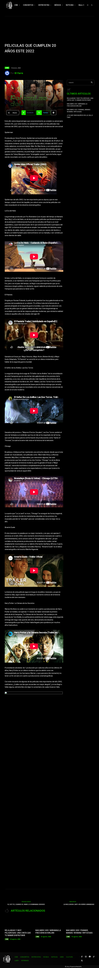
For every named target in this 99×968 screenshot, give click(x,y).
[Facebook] (82, 957)
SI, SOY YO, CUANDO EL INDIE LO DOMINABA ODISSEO (26, 904)
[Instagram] (86, 957)
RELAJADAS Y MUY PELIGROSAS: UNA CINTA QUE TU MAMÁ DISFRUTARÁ (80, 99)
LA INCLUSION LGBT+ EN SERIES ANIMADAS (78, 904)
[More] (53, 112)
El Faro (19, 73)
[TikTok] (94, 957)
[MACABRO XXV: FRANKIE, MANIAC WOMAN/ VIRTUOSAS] (80, 921)
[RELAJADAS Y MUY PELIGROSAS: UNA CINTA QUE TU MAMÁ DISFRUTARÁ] (19, 921)
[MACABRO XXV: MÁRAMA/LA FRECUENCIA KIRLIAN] (49, 921)
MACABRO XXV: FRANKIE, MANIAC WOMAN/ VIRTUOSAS (78, 111)
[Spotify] (90, 957)
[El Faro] (7, 73)
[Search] (91, 82)
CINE (7, 68)
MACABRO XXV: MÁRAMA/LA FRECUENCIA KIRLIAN (77, 105)
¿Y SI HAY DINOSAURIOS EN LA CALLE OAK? (80, 116)
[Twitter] (92, 5)
